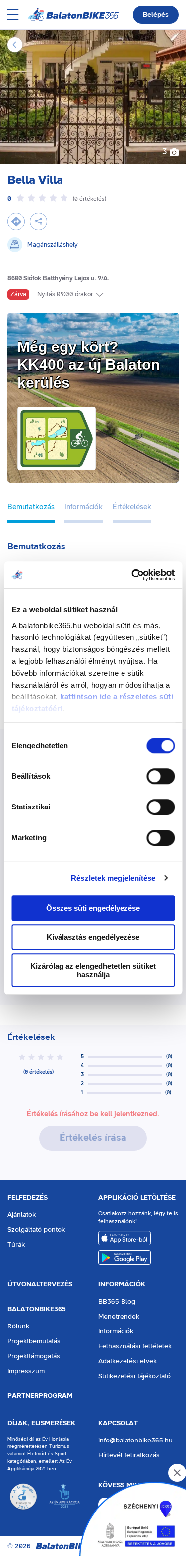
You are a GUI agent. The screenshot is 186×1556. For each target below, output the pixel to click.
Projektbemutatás (34, 1341)
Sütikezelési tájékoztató (134, 1376)
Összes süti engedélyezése (93, 908)
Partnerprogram (40, 1395)
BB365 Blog (116, 1301)
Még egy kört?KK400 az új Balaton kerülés (88, 365)
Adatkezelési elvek (127, 1361)
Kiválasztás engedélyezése (93, 937)
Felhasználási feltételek (135, 1346)
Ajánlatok (21, 1214)
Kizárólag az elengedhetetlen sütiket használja (93, 970)
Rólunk (18, 1326)
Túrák (16, 1244)
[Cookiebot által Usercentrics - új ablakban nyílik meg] (132, 575)
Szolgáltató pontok (36, 1229)
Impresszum (26, 1371)
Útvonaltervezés (39, 1284)
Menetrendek (118, 1316)
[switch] (160, 776)
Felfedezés (27, 1197)
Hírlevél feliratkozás (129, 1455)
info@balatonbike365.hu (135, 1440)
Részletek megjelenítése (113, 878)
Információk (121, 1284)
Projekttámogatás (33, 1356)
